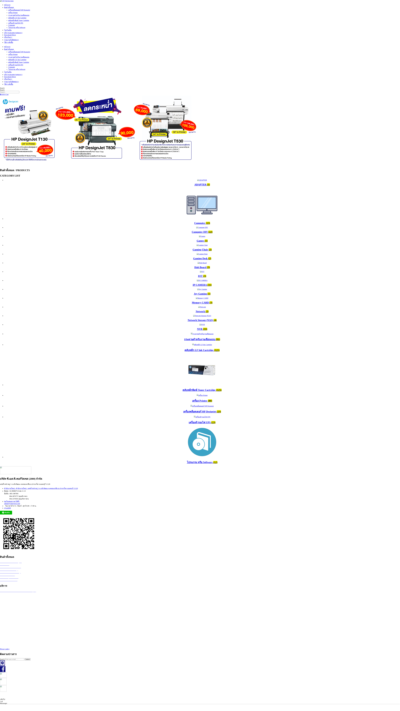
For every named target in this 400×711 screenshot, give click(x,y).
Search (2, 88)
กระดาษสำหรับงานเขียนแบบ (18, 15)
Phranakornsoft (213, 695)
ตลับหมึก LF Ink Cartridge (17, 18)
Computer (11, 25)
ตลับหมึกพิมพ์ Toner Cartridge (18, 20)
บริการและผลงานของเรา (13, 33)
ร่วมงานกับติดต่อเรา (11, 40)
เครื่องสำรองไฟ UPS (15, 23)
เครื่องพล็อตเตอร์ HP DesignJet (19, 10)
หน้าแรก (7, 5)
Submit (27, 659)
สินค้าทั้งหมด (9, 7)
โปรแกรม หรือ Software (16, 27)
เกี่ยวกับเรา (8, 37)
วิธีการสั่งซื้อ (8, 42)
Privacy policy (4, 649)
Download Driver (10, 35)
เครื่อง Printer (13, 13)
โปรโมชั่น (7, 30)
